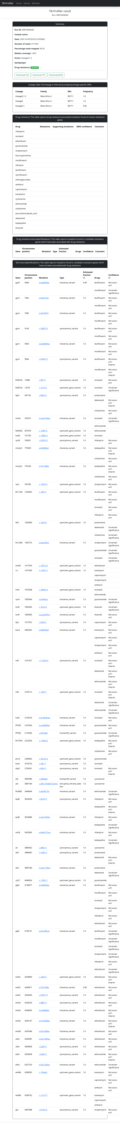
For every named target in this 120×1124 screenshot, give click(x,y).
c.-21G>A (43, 387)
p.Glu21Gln (44, 298)
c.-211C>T (43, 1095)
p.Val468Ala (44, 1010)
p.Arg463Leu (44, 717)
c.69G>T (42, 768)
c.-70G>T (43, 692)
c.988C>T (43, 1002)
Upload (26, 3)
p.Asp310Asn (44, 418)
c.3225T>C (43, 440)
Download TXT (39, 75)
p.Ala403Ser (44, 282)
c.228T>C (43, 1046)
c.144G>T (43, 852)
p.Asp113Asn (44, 868)
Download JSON (56, 75)
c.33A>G (42, 622)
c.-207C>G (43, 565)
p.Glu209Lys (44, 931)
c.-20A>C (43, 977)
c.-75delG (43, 1072)
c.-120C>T (43, 880)
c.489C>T (43, 847)
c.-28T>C (42, 492)
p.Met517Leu (45, 832)
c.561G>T (43, 799)
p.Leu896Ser (44, 725)
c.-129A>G (43, 740)
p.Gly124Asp (44, 1064)
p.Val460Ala (44, 885)
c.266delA (43, 779)
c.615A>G (43, 1109)
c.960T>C (43, 395)
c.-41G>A (43, 607)
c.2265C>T (43, 359)
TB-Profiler (7, 3)
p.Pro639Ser (44, 1021)
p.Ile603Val (44, 630)
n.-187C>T (43, 570)
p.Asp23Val (44, 542)
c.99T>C (42, 380)
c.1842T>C (43, 328)
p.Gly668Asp (44, 344)
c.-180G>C (43, 435)
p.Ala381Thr (44, 791)
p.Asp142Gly (44, 817)
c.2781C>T (43, 995)
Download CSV (22, 75)
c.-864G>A (43, 589)
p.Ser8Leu (43, 599)
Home (19, 3)
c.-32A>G (43, 522)
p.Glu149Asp (44, 1039)
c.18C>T (42, 763)
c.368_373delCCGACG (48, 783)
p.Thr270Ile (44, 987)
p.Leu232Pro (44, 614)
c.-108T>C (43, 430)
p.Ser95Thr (44, 313)
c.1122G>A (43, 660)
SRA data (36, 3)
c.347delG (43, 733)
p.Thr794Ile (44, 466)
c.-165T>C (43, 484)
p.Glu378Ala (44, 1031)
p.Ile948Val (44, 448)
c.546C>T (43, 1054)
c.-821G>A (43, 758)
